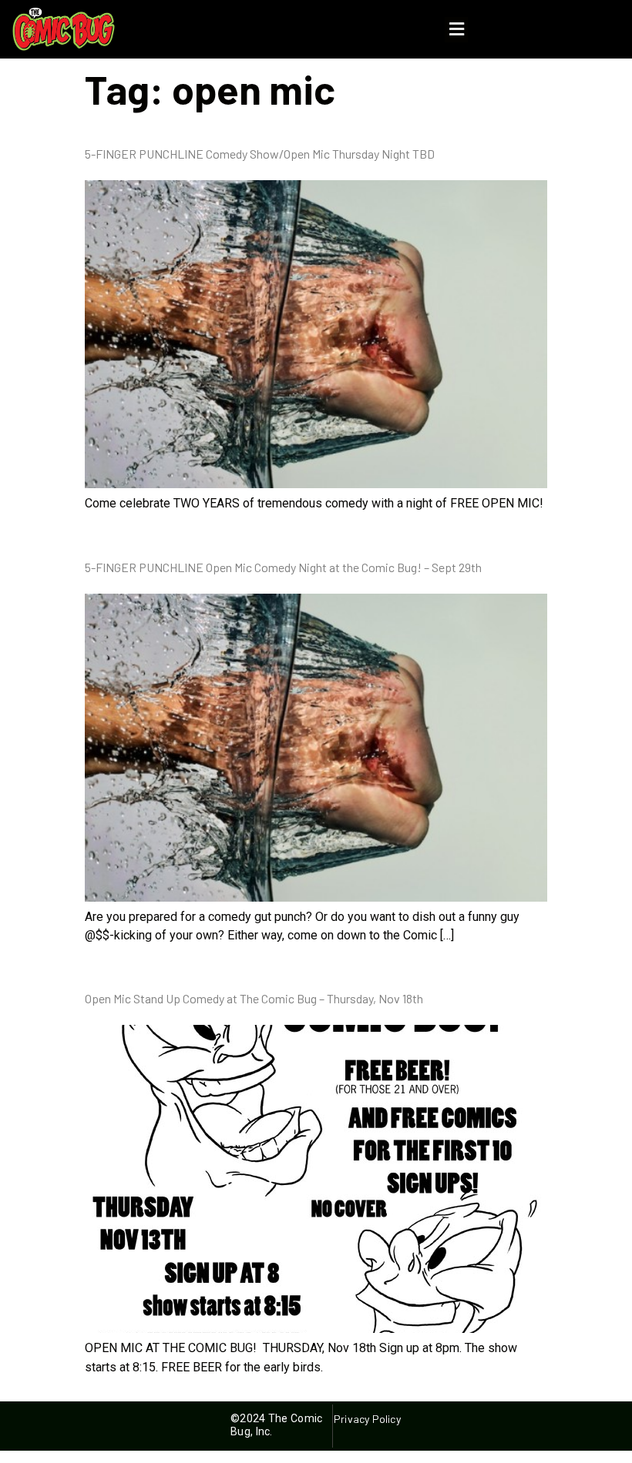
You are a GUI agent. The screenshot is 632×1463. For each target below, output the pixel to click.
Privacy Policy (367, 1418)
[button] (456, 29)
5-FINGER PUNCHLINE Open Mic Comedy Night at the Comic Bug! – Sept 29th (283, 567)
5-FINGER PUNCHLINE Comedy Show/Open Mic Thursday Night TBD (260, 153)
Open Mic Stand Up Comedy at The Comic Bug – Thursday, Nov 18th (254, 998)
